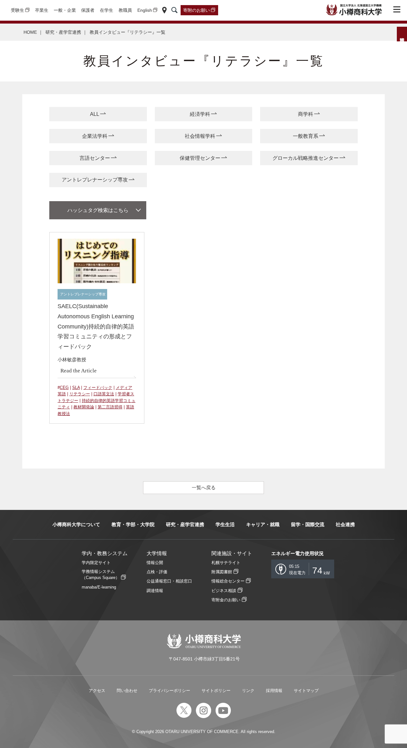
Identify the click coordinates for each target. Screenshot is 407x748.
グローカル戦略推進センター (305, 158)
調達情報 (155, 590)
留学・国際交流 (307, 524)
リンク (248, 690)
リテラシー (79, 394)
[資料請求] (402, 34)
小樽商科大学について (76, 524)
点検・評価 (157, 571)
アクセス (97, 690)
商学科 (305, 114)
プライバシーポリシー (169, 690)
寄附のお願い (196, 10)
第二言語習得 (110, 407)
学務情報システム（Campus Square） (101, 574)
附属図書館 (221, 571)
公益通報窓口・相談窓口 (169, 581)
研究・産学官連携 (63, 32)
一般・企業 (65, 10)
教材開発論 (83, 407)
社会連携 (345, 524)
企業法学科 (94, 136)
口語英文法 (103, 394)
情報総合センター (228, 581)
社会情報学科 (200, 136)
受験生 (17, 10)
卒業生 (41, 10)
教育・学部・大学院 (133, 524)
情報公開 (155, 562)
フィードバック (97, 387)
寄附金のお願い (225, 599)
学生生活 (225, 524)
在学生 (106, 10)
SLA (76, 387)
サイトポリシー (216, 690)
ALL (94, 114)
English (144, 10)
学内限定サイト (96, 562)
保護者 (87, 10)
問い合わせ (127, 690)
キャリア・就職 (262, 524)
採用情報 (274, 690)
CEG (64, 387)
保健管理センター (200, 158)
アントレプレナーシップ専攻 (95, 179)
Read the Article (78, 371)
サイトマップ (306, 690)
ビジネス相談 (223, 590)
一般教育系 (305, 136)
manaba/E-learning (99, 587)
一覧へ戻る (204, 487)
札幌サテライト (225, 562)
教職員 (125, 10)
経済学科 (200, 114)
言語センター (94, 158)
